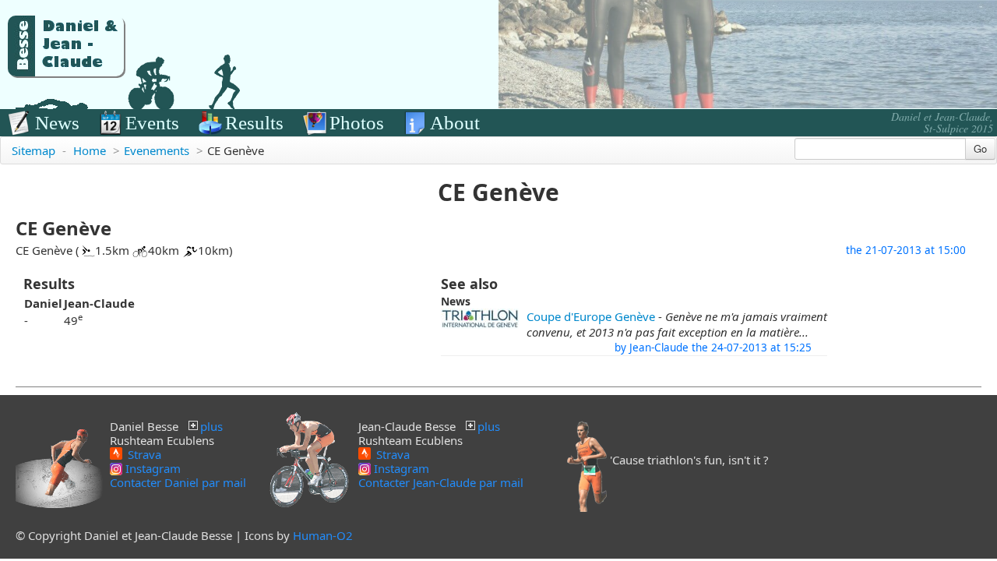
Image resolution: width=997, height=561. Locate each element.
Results (254, 122)
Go (980, 148)
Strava (143, 453)
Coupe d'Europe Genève (591, 316)
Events (152, 122)
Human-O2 (323, 535)
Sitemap (33, 150)
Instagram (151, 468)
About (455, 122)
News (57, 122)
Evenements (156, 150)
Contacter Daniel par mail (178, 482)
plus (211, 426)
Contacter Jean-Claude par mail (440, 482)
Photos (356, 122)
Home (89, 150)
